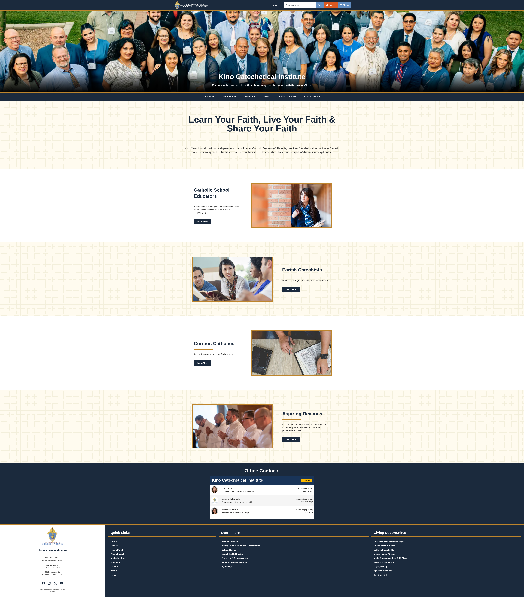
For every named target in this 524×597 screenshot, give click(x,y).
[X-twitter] (55, 583)
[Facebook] (43, 583)
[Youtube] (61, 583)
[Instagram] (49, 583)
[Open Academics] (235, 96)
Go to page (306, 480)
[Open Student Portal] (319, 96)
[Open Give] (335, 5)
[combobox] (300, 5)
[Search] (320, 5)
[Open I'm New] (213, 96)
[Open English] (281, 5)
